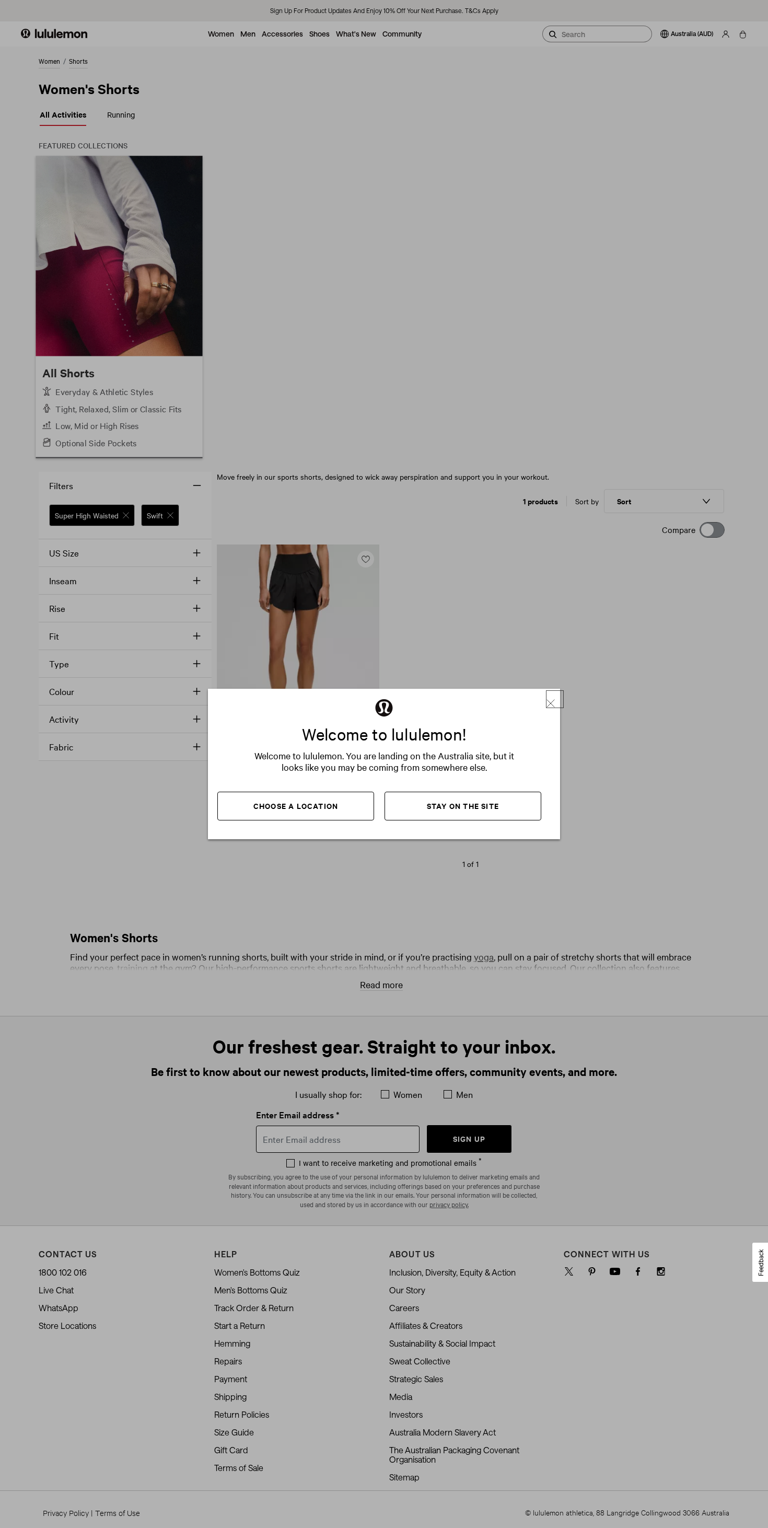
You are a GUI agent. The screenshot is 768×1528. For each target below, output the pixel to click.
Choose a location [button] (295, 805)
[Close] (554, 699)
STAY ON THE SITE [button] (463, 805)
